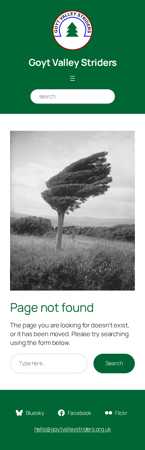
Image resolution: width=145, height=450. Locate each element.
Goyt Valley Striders (73, 62)
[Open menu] (72, 78)
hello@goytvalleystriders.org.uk (72, 429)
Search (114, 363)
